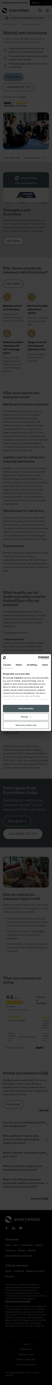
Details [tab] (19, 665)
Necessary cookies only (26, 725)
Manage (24, 717)
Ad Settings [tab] (32, 665)
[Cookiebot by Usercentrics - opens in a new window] (38, 657)
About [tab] (45, 665)
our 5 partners (17, 678)
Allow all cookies (26, 708)
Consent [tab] (7, 665)
